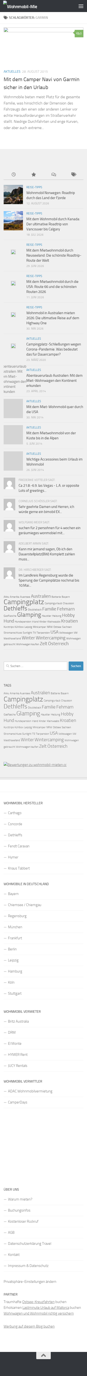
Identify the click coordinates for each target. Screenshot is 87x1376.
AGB (11, 1232)
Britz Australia (18, 1021)
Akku (6, 596)
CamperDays (17, 1102)
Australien (41, 596)
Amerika (14, 596)
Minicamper (39, 627)
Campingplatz (24, 602)
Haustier (46, 615)
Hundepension (23, 621)
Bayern (66, 596)
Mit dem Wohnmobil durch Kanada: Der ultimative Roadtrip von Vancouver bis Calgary (53, 224)
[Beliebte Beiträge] (34, 175)
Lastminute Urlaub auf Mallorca (45, 1307)
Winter (28, 638)
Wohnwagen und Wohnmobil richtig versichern (39, 1313)
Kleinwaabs (53, 621)
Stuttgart (15, 993)
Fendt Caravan (18, 846)
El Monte (15, 1043)
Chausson (68, 603)
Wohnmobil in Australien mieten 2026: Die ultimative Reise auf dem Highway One (52, 318)
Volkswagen (66, 632)
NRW (50, 627)
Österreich (58, 643)
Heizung (56, 615)
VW (76, 632)
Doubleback (35, 609)
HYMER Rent (18, 1054)
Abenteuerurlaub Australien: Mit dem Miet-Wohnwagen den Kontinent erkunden (54, 380)
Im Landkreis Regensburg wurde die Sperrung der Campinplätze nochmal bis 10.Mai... (49, 580)
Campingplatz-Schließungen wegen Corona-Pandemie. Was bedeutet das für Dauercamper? (53, 349)
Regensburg (17, 916)
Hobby (68, 615)
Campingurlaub (53, 603)
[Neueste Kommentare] (54, 175)
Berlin (12, 949)
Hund (9, 621)
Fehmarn (66, 609)
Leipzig (28, 627)
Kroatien (69, 621)
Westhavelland (12, 638)
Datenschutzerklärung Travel (29, 1243)
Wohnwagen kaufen (27, 644)
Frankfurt (15, 938)
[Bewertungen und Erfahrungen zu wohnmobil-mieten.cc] (35, 765)
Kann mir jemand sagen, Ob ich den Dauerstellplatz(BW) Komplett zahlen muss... (47, 554)
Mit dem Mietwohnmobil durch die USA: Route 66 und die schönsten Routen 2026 (52, 286)
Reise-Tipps (34, 187)
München (15, 927)
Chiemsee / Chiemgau (24, 905)
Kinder (43, 621)
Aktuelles (12, 72)
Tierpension (43, 632)
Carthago (15, 813)
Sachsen (67, 627)
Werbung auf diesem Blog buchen (29, 1326)
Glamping (29, 614)
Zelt (43, 643)
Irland (35, 621)
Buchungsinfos (19, 1210)
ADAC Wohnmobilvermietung (30, 1091)
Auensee (25, 596)
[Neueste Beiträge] (14, 175)
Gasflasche (10, 615)
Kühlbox (19, 627)
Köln (11, 982)
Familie (49, 609)
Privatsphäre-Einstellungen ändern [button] (30, 1281)
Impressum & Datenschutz (28, 1266)
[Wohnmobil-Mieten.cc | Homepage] (25, 6)
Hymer (13, 857)
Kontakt (14, 1255)
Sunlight (27, 632)
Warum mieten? (20, 1199)
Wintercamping (50, 638)
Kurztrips (9, 627)
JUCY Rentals (17, 1066)
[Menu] (81, 6)
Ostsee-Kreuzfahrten (38, 1302)
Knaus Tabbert (19, 868)
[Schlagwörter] (74, 175)
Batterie (56, 596)
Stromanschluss (13, 632)
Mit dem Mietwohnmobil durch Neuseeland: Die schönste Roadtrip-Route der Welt (53, 255)
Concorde (15, 824)
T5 (34, 632)
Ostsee (57, 627)
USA (54, 632)
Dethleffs (15, 608)
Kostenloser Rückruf (23, 1221)
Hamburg (15, 971)
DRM (12, 1032)
